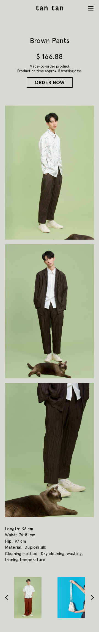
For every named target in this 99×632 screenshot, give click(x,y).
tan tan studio (49, 8)
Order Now (50, 82)
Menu (91, 8)
